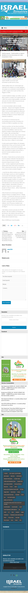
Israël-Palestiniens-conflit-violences (10, 509)
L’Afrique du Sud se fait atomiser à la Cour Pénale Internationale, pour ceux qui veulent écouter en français (20, 235)
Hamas (18, 492)
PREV (5, 517)
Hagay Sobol (6, 492)
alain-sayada (6, 476)
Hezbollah (17, 494)
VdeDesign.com (14, 588)
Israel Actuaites (14, 507)
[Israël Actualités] (14, 9)
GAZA (16, 486)
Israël (21, 507)
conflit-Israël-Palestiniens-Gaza (9, 481)
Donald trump (19, 481)
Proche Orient (10, 517)
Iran (4, 497)
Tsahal (16, 520)
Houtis (22, 494)
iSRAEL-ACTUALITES (8, 500)
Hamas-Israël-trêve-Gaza (8, 494)
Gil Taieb (21, 489)
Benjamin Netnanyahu (8, 478)
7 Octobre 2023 (6, 49)
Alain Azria (13, 476)
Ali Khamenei (19, 476)
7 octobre (5, 473)
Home (2, 49)
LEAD (5, 512)
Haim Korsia (13, 492)
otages (22, 512)
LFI (8, 512)
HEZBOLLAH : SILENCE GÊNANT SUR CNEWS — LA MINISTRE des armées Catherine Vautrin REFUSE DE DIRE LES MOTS (14, 387)
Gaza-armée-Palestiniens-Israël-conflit (11, 489)
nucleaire (17, 512)
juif (19, 509)
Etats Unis (6, 486)
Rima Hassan (6, 520)
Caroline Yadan (17, 478)
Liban (13, 512)
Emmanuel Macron (17, 484)
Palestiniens (6, 515)
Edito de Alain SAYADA (8, 484)
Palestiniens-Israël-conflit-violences (16, 515)
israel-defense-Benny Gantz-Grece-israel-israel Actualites (12, 503)
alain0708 (9, 249)
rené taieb (17, 517)
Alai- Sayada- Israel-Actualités (15, 473)
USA (20, 520)
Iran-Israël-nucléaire (11, 497)
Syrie (12, 520)
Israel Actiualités (7, 507)
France (11, 486)
